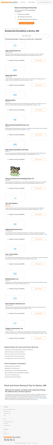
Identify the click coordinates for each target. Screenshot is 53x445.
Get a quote (38, 60)
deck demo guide (38, 398)
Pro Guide (6, 423)
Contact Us (6, 433)
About (5, 431)
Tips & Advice (31, 2)
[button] (5, 440)
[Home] (9, 2)
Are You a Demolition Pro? (44, 2)
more (40, 55)
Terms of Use (35, 443)
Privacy (29, 443)
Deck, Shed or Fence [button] (26, 35)
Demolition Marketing (8, 421)
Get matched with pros (26, 23)
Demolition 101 (7, 411)
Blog (5, 415)
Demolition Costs (7, 413)
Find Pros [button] (22, 2)
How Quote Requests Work (9, 409)
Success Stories (7, 425)
